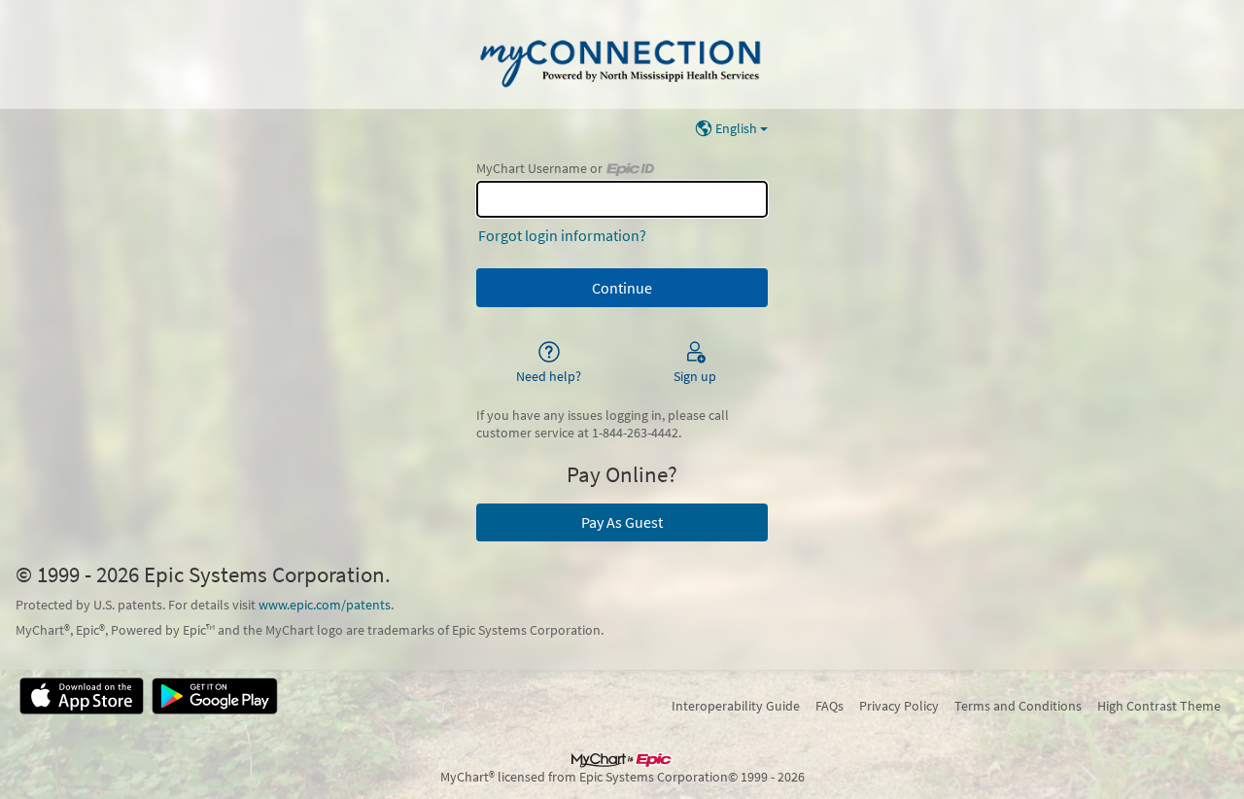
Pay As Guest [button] (622, 522)
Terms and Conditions (1018, 705)
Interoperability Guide (736, 705)
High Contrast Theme (1159, 705)
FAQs (829, 705)
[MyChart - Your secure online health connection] (621, 54)
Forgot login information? (562, 235)
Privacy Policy (899, 705)
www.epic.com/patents (325, 604)
